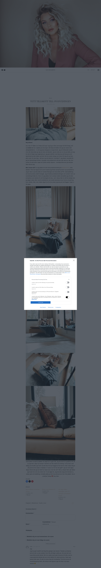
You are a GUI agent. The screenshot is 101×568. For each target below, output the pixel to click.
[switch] (67, 282)
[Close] (74, 260)
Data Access (50, 307)
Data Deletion (43, 307)
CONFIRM (40, 302)
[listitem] (50, 279)
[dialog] (50, 284)
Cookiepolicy (58, 307)
